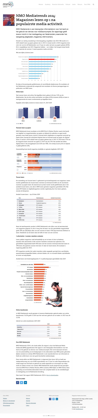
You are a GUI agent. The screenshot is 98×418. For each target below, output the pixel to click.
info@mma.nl (79, 409)
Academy (47, 4)
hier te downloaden (52, 375)
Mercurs (80, 4)
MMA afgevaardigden (8, 403)
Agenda (28, 400)
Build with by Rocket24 (49, 415)
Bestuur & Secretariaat (9, 400)
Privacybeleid (6, 405)
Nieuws (41, 4)
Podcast (68, 4)
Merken (5, 398)
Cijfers (27, 405)
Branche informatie (58, 4)
